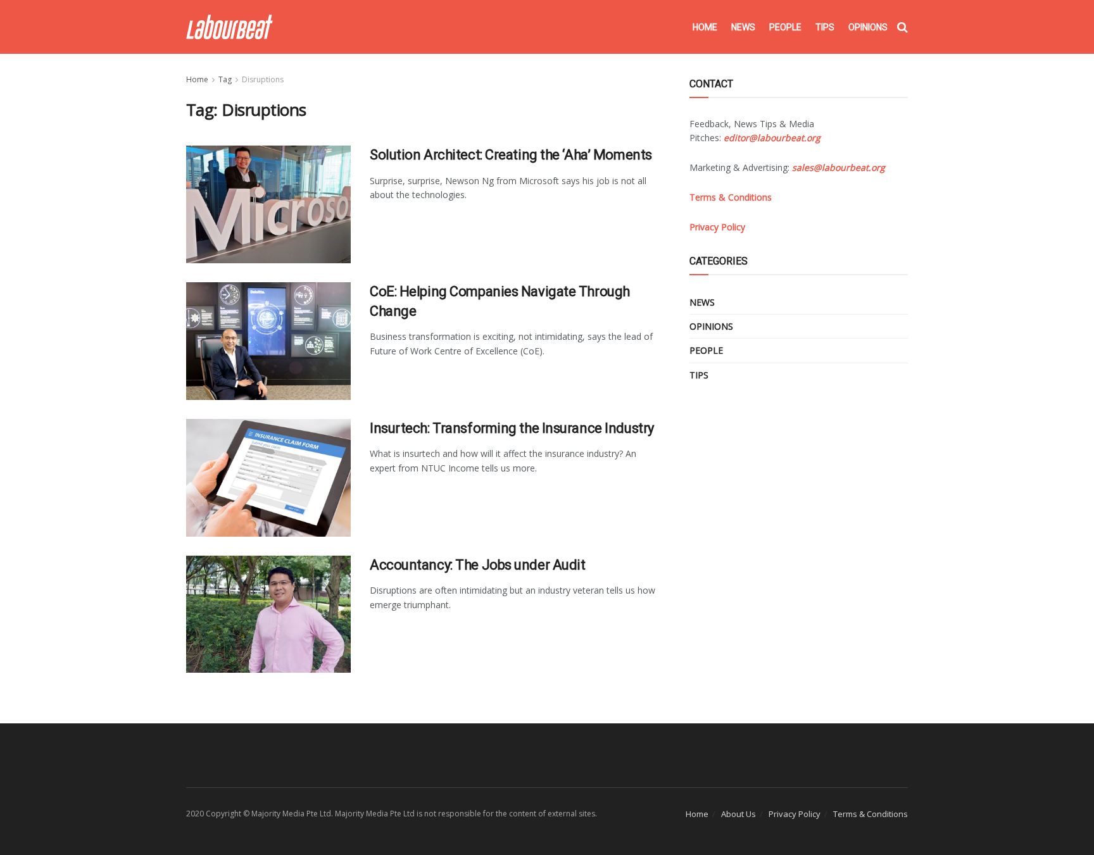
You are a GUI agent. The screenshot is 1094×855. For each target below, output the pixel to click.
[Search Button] (902, 27)
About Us (738, 814)
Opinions (868, 27)
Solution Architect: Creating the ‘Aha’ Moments (511, 155)
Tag (225, 79)
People (785, 27)
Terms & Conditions (870, 814)
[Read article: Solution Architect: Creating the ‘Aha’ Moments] (268, 204)
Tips (824, 27)
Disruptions (263, 79)
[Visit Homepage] (229, 27)
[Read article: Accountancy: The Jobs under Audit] (268, 614)
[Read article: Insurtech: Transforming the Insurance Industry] (268, 478)
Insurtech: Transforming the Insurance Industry (512, 428)
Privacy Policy (794, 814)
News (743, 27)
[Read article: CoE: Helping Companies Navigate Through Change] (268, 341)
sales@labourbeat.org (838, 167)
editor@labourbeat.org (772, 138)
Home (705, 27)
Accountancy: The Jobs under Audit (477, 565)
